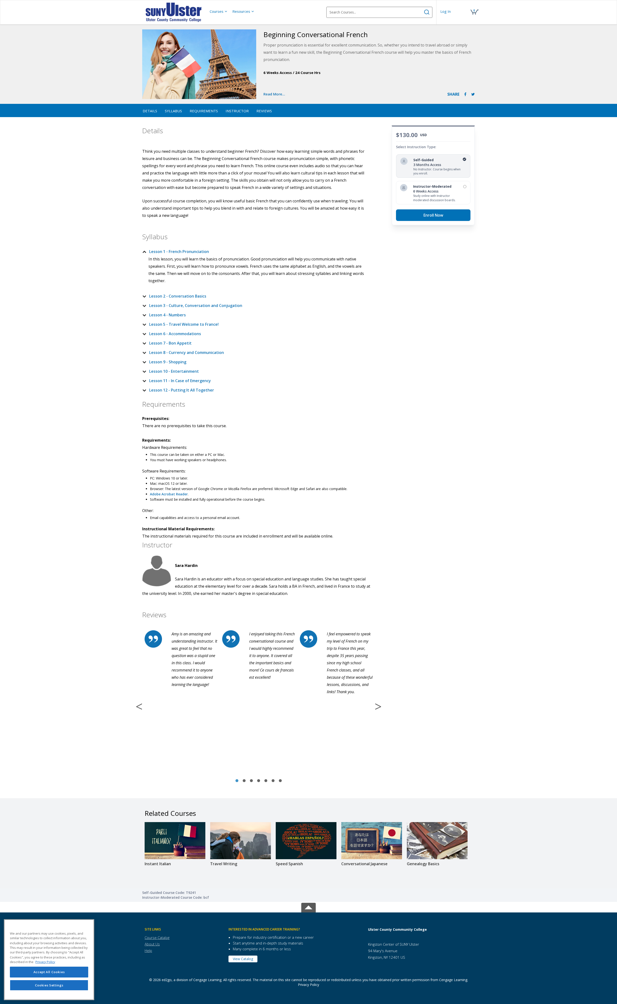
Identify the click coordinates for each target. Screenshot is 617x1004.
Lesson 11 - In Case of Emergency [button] (180, 380)
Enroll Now (433, 215)
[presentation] (218, 11)
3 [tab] (251, 780)
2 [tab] (244, 780)
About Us (152, 944)
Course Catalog (157, 937)
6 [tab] (273, 780)
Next (378, 706)
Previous (139, 706)
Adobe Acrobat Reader (169, 494)
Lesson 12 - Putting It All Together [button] (181, 390)
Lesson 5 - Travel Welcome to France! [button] (184, 324)
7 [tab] (280, 780)
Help (148, 950)
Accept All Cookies (49, 972)
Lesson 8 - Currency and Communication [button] (186, 352)
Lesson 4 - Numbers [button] (167, 315)
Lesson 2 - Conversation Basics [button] (177, 296)
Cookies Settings (49, 985)
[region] (49, 959)
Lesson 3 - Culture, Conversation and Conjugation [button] (195, 305)
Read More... (274, 94)
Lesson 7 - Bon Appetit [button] (170, 343)
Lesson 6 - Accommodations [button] (175, 333)
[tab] (254, 251)
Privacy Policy (308, 984)
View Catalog (243, 959)
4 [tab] (258, 780)
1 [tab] (237, 780)
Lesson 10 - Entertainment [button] (174, 371)
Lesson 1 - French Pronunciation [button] (179, 251)
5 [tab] (265, 780)
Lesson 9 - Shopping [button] (167, 362)
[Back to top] (308, 906)
